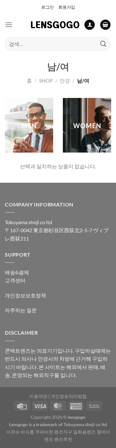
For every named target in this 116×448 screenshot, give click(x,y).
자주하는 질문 (21, 310)
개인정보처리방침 (69, 396)
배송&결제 (17, 272)
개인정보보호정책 (25, 295)
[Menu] (9, 24)
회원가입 (66, 7)
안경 (65, 80)
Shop (46, 80)
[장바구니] (105, 25)
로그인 (47, 7)
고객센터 (15, 280)
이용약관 (38, 396)
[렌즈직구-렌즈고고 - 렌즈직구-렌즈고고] (55, 24)
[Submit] (103, 44)
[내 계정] (89, 25)
